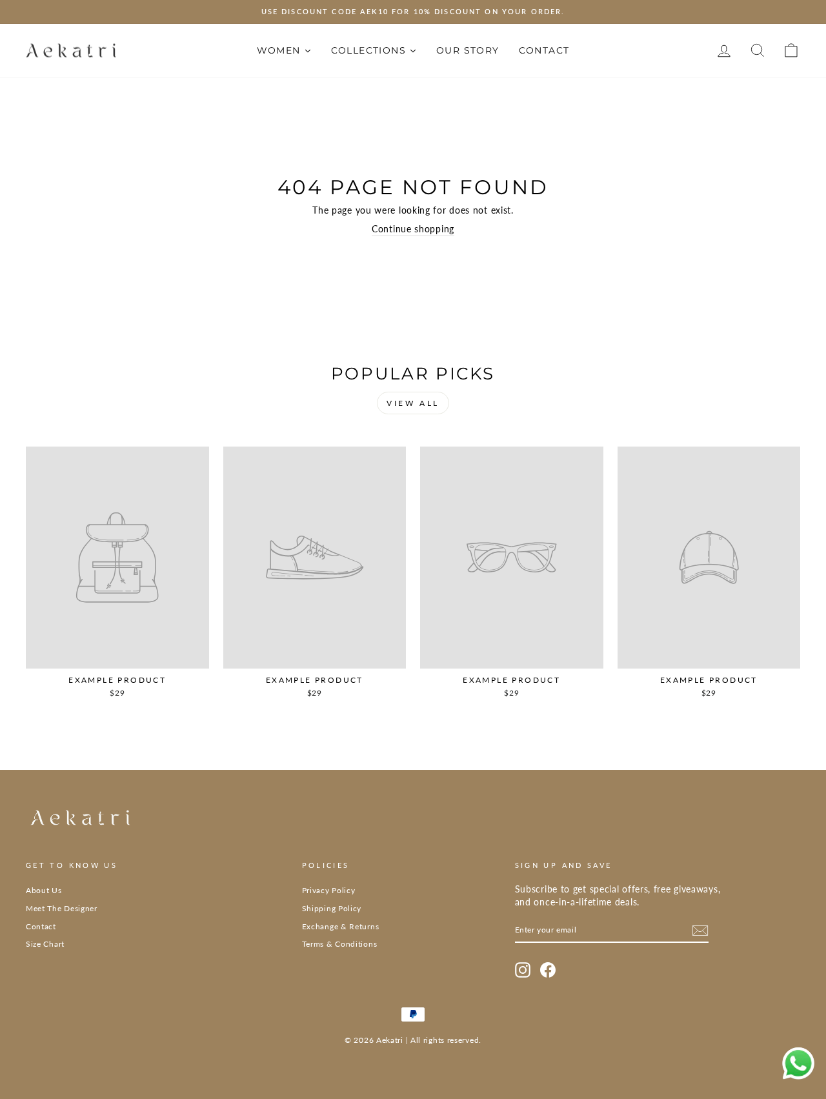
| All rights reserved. (443, 1040)
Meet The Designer (61, 908)
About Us (44, 890)
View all (413, 403)
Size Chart (45, 944)
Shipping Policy (332, 908)
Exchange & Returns (340, 926)
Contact (41, 926)
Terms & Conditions (340, 944)
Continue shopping (413, 228)
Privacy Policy (329, 890)
